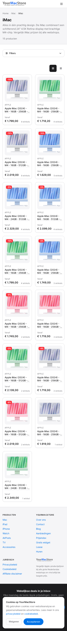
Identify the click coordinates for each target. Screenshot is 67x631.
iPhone (6, 528)
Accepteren (33, 621)
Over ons (41, 519)
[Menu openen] (61, 4)
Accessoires (9, 547)
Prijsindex (41, 538)
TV (4, 542)
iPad (5, 524)
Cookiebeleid (9, 569)
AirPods (7, 538)
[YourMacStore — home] (15, 4)
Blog (38, 528)
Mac (13, 13)
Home (6, 13)
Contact (40, 524)
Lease (39, 547)
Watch (6, 533)
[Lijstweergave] (60, 68)
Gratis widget (43, 542)
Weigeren (14, 621)
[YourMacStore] (44, 560)
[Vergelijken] (26, 80)
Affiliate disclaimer (12, 573)
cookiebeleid (31, 613)
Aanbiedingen (43, 533)
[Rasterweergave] (53, 68)
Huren (39, 551)
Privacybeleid (10, 564)
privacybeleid (13, 613)
